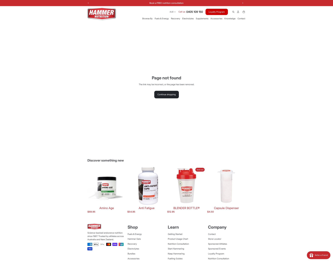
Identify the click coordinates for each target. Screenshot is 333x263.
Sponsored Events (217, 248)
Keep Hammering (176, 253)
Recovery (132, 244)
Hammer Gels (134, 239)
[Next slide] (243, 3)
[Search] (233, 12)
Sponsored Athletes (217, 244)
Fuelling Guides (175, 258)
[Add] (121, 201)
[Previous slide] (88, 3)
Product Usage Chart (178, 239)
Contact (212, 234)
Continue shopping (166, 94)
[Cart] (244, 12)
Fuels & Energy (135, 234)
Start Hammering (176, 248)
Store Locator (214, 239)
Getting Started (175, 234)
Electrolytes (133, 248)
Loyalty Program (217, 12)
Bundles (131, 253)
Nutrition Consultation (178, 244)
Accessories (133, 258)
